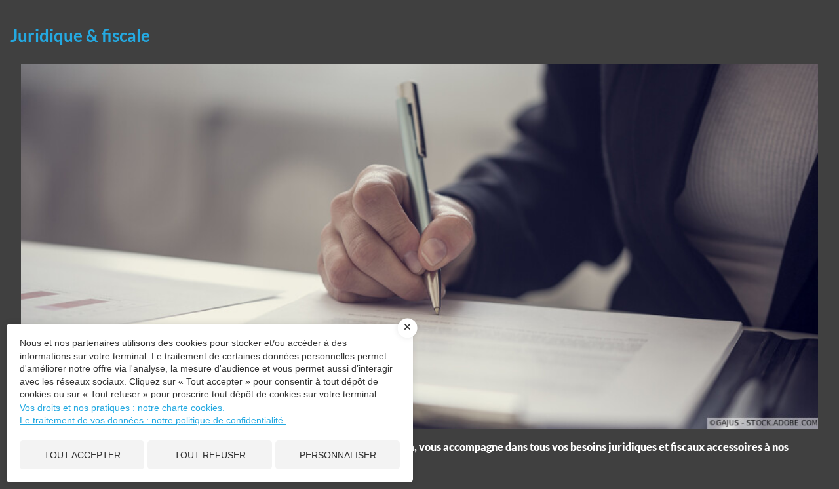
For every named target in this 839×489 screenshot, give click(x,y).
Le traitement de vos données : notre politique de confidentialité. (153, 420)
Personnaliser (338, 455)
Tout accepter (82, 455)
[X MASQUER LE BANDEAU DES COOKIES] (407, 327)
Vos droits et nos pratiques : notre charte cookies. (122, 407)
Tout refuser (210, 455)
